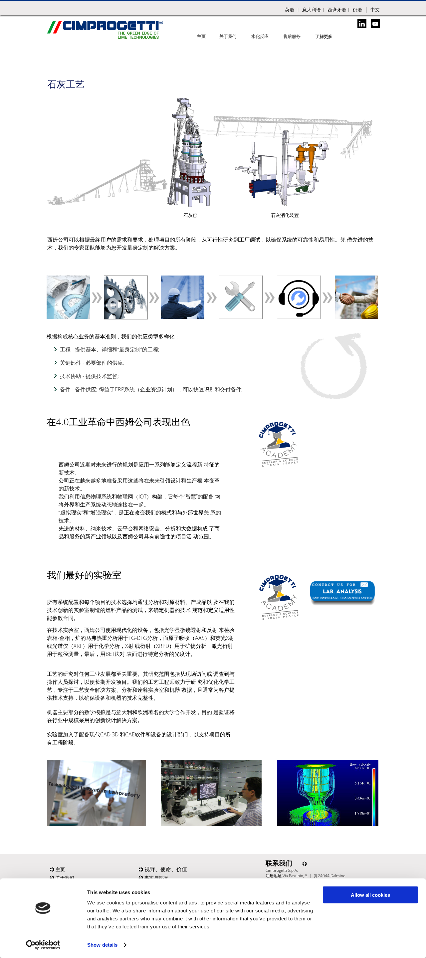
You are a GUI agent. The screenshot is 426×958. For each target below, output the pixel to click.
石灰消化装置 (285, 215)
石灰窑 (190, 215)
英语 (289, 9)
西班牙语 (336, 9)
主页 (201, 36)
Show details (102, 945)
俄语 (357, 9)
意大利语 (311, 9)
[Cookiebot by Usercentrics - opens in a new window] (43, 945)
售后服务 (292, 36)
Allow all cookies (370, 895)
